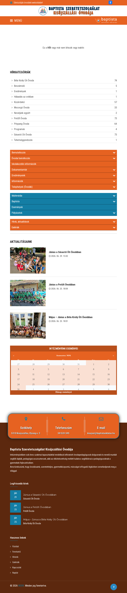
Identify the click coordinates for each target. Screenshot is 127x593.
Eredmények (20, 91)
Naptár (15, 573)
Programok (19, 129)
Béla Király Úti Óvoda (24, 80)
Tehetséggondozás (23, 140)
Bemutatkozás (19, 152)
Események (17, 207)
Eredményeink (18, 175)
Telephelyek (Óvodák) (22, 186)
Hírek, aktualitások (20, 221)
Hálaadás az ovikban (23, 96)
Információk (17, 181)
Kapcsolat (16, 567)
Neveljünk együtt (22, 112)
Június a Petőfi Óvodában (62, 284)
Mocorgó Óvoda (21, 107)
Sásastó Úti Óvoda (23, 134)
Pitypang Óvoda (21, 123)
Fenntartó (16, 551)
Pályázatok (17, 212)
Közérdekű (19, 102)
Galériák (15, 227)
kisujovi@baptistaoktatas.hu (101, 433)
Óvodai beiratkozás (21, 158)
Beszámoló (19, 85)
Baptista (16, 201)
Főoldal (15, 546)
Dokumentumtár (19, 169)
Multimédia (17, 195)
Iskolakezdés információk (24, 164)
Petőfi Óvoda (20, 118)
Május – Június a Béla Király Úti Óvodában (70, 317)
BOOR (21, 585)
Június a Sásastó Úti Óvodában (65, 252)
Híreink (15, 557)
